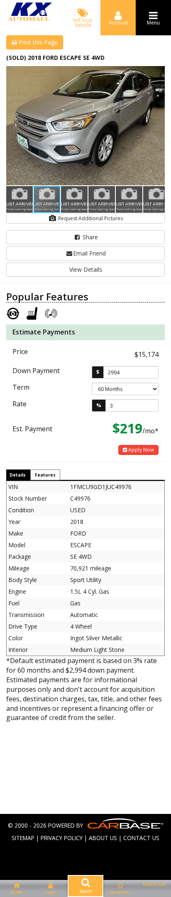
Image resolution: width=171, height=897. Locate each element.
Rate (19, 403)
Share (89, 237)
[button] (157, 73)
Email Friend (89, 253)
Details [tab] (18, 475)
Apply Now (140, 449)
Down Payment (36, 370)
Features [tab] (45, 475)
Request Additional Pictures (90, 218)
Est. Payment (32, 428)
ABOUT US (103, 838)
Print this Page (37, 42)
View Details (85, 269)
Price (20, 351)
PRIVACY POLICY (62, 838)
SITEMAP (23, 838)
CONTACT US (141, 838)
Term (20, 387)
